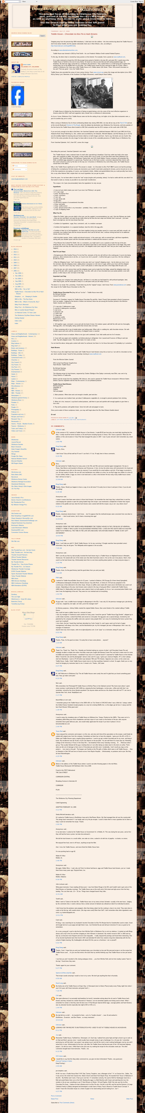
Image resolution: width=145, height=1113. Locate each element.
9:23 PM (59, 678)
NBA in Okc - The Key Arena (23, 299)
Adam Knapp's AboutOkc (19, 449)
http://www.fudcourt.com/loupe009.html (63, 46)
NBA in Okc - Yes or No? (22, 289)
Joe (57, 1035)
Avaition (13, 341)
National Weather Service (19, 458)
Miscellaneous (15, 386)
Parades (13, 402)
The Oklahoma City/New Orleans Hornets (27, 315)
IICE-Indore (59, 1056)
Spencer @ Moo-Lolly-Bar (64, 973)
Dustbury (14, 594)
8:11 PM (59, 1030)
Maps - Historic (16, 383)
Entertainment (15, 372)
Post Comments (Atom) (67, 1102)
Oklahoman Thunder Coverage (20, 569)
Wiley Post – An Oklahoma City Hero (26, 307)
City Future (14, 364)
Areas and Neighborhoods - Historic (22, 336)
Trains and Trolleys (17, 428)
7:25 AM (59, 548)
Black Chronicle (16, 447)
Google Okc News (17, 456)
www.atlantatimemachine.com (68, 50)
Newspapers (15, 395)
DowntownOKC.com (17, 530)
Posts (16, 166)
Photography (15, 409)
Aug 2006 (18, 284)
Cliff (57, 995)
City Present (15, 369)
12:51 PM (59, 915)
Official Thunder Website (19, 557)
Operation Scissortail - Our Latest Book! (25, 217)
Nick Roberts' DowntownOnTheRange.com (24, 520)
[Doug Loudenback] (17, 105)
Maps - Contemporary (18, 381)
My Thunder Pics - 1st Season (20, 566)
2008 (15, 265)
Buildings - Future (16, 350)
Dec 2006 (18, 273)
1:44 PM (59, 1007)
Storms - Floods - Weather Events (21, 424)
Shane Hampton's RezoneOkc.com (22, 518)
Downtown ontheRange (21, 228)
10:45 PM (59, 536)
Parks (13, 405)
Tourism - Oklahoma (17, 426)
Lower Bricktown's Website (19, 527)
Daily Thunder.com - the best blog (21, 552)
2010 (15, 260)
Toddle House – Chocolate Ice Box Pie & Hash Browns (74, 34)
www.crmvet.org (98, 72)
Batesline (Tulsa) (16, 601)
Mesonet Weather (16, 461)
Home (92, 1099)
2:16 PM (59, 563)
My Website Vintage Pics (19, 504)
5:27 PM (59, 968)
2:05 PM (59, 441)
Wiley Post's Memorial (21, 304)
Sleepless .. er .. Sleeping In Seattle (26, 296)
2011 (15, 257)
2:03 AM (59, 1066)
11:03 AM (59, 519)
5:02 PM (59, 943)
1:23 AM (59, 643)
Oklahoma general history (19, 398)
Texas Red (59, 731)
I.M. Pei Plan (15, 488)
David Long (59, 983)
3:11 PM (59, 810)
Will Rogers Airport (17, 463)
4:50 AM (59, 978)
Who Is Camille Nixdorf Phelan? (24, 310)
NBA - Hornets (15, 390)
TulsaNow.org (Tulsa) (17, 604)
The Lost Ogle (18, 189)
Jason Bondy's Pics (17, 497)
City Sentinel (15, 451)
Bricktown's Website (17, 525)
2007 (15, 268)
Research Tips (15, 419)
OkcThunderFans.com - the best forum (23, 550)
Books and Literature (17, 348)
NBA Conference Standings (19, 583)
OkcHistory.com (19, 215)
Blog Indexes (15, 343)
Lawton (13, 379)
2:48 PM (59, 860)
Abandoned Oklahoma (18, 484)
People (13, 407)
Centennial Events (17, 357)
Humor (13, 376)
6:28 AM (59, 492)
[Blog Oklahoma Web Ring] (28, 616)
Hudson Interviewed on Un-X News (32, 203)
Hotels (13, 374)
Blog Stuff (14, 346)
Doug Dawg (59, 446)
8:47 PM (59, 666)
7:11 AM (59, 573)
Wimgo (13, 454)
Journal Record (16, 442)
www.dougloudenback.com (19, 179)
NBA (12, 388)
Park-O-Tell (123, 123)
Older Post (129, 1099)
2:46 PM (59, 726)
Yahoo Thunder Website (18, 576)
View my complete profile (20, 76)
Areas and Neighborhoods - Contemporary (24, 334)
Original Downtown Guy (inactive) (21, 523)
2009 (15, 262)
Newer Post (54, 1099)
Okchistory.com (16, 472)
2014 (15, 249)
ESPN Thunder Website (18, 571)
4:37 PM (59, 1091)
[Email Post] (75, 417)
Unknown (58, 429)
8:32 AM (59, 506)
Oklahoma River (16, 400)
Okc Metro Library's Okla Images (21, 486)
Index (16, 323)
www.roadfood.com (119, 57)
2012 (15, 254)
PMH (57, 577)
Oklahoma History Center (19, 479)
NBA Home (14, 578)
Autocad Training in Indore (64, 1061)
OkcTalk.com (15, 541)
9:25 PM (59, 456)
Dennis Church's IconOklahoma (21, 500)
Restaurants (81, 419)
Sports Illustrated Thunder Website (22, 574)
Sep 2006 (18, 281)
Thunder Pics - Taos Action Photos (22, 564)
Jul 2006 (18, 286)
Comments (17, 169)
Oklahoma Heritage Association (21, 481)
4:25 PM (59, 756)
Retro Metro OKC (16, 474)
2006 (15, 271)
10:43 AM (59, 1020)
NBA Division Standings (18, 581)
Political (13, 412)
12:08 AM (59, 479)
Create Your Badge (16, 106)
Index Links (18, 321)
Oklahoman (14, 439)
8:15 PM (59, 1051)
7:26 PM (59, 991)
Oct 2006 (18, 278)
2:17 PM (59, 695)
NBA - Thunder (15, 393)
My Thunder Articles (17, 562)
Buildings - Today (16, 355)
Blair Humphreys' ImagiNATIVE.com (22, 516)
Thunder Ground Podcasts (19, 555)
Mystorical (17, 202)
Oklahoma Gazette (17, 444)
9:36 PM (59, 879)
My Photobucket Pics (18, 502)
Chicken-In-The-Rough (73, 125)
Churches (14, 360)
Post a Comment (56, 1096)
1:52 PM (59, 594)
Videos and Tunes (17, 431)
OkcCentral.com (16, 513)
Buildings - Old (15, 353)
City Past (60, 419)
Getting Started (19, 318)
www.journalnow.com (119, 285)
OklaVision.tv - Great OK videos (21, 599)
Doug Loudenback (16, 85)
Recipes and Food (70, 419)
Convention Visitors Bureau (19, 532)
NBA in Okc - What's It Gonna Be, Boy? (27, 302)
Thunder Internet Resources (19, 559)
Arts (12, 339)
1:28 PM (59, 710)
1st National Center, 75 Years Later (25, 312)
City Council (15, 362)
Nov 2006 (18, 276)
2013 (15, 252)
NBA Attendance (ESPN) (19, 585)
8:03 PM (59, 632)
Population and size (17, 414)
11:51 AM (59, 894)
